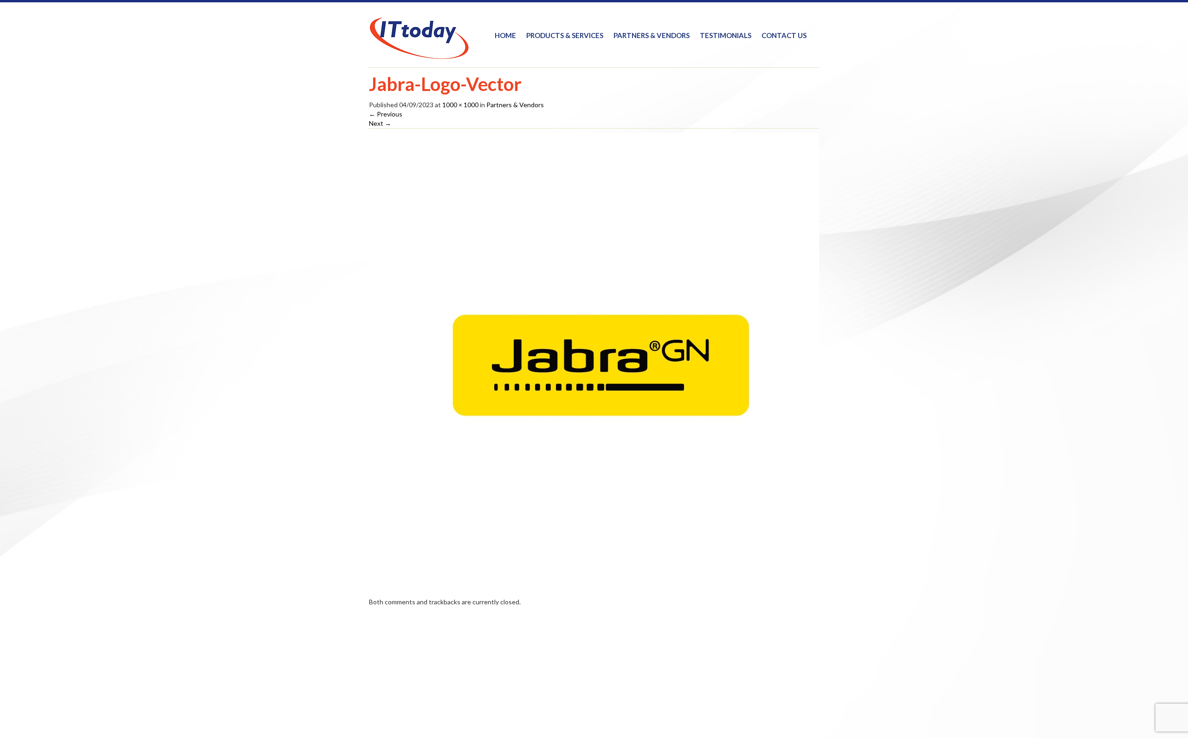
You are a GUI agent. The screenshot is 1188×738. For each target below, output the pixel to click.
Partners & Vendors (651, 35)
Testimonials (725, 35)
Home (505, 35)
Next (380, 123)
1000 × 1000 (460, 105)
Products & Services (564, 35)
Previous (385, 114)
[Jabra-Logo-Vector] (601, 365)
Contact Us (784, 35)
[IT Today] (419, 32)
